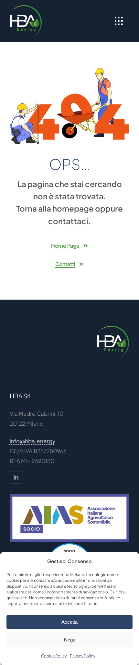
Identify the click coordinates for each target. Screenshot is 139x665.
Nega (69, 639)
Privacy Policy (82, 655)
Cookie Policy (54, 655)
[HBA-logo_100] (26, 7)
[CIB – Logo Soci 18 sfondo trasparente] (69, 544)
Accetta (69, 622)
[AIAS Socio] (69, 496)
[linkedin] (16, 477)
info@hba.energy (32, 440)
